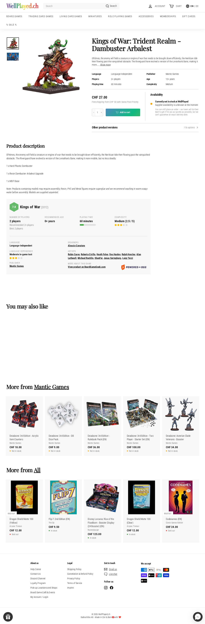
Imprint (70, 587)
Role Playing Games (120, 16)
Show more (105, 64)
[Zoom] (51, 66)
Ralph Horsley (128, 254)
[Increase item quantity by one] (101, 112)
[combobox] (81, 6)
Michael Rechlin (86, 258)
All (37, 470)
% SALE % (11, 24)
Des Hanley (114, 254)
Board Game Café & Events (42, 592)
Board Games (14, 16)
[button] (198, 617)
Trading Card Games (41, 16)
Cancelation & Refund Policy (80, 574)
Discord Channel (37, 578)
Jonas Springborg (112, 258)
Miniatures (95, 16)
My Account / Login (39, 597)
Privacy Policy (73, 578)
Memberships (168, 16)
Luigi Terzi (127, 258)
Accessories (146, 16)
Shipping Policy (74, 569)
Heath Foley (102, 254)
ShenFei (98, 258)
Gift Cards (188, 16)
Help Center (35, 569)
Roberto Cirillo (88, 254)
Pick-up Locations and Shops (43, 587)
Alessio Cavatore (76, 245)
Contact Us (35, 574)
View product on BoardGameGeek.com (87, 266)
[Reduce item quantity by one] (93, 112)
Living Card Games (71, 16)
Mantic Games (172, 74)
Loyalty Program (38, 583)
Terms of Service (74, 583)
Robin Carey (74, 254)
